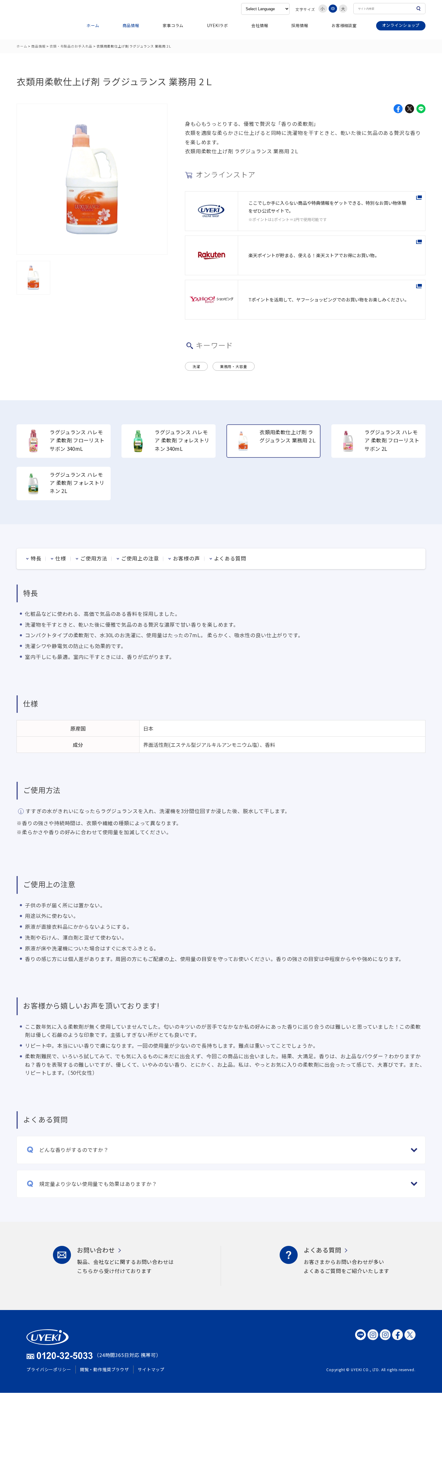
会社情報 (259, 25)
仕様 (60, 558)
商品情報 (131, 25)
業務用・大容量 (233, 366)
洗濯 (196, 366)
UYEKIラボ (217, 25)
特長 (36, 558)
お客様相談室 (344, 25)
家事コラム (173, 25)
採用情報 (299, 25)
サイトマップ (151, 1369)
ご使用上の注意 (140, 558)
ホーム (93, 25)
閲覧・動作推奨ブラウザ (104, 1369)
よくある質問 (230, 558)
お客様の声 (186, 558)
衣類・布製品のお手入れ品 (71, 46)
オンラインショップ (401, 25)
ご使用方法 (93, 558)
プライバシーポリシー (48, 1369)
